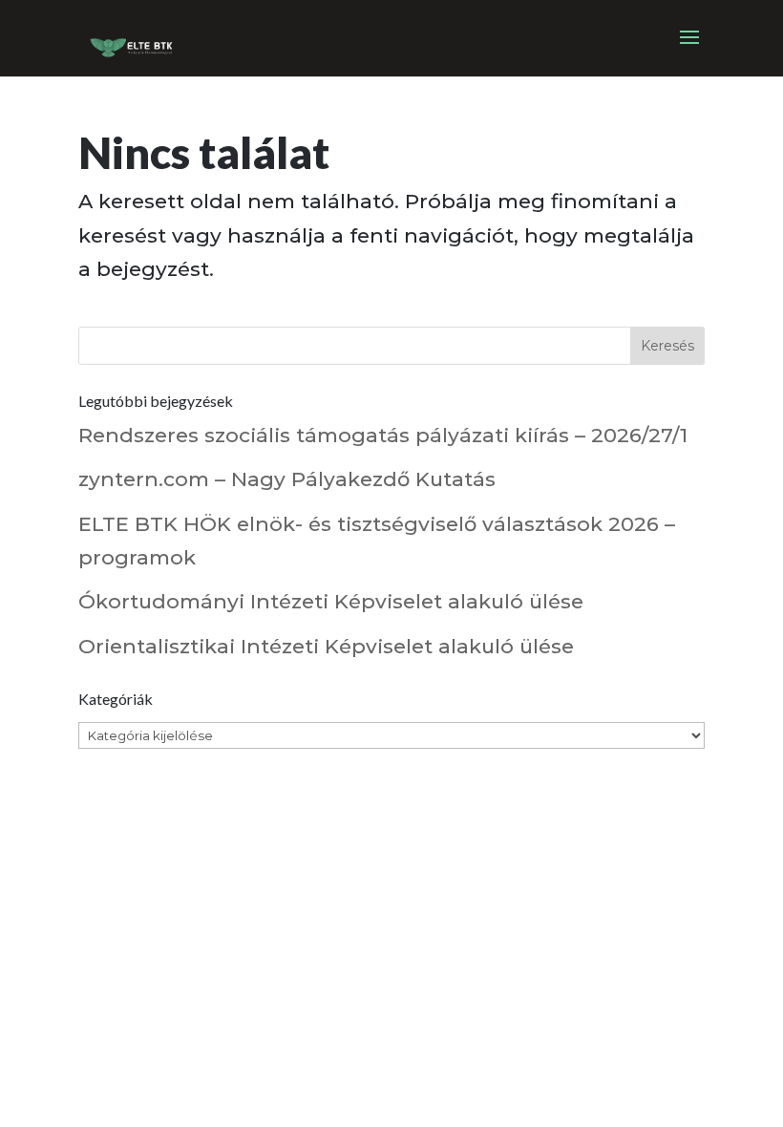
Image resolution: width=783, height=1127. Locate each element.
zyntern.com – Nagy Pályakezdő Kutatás (287, 479)
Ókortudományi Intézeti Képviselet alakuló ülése (330, 601)
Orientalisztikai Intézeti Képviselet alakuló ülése (326, 646)
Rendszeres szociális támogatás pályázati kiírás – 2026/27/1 (383, 435)
